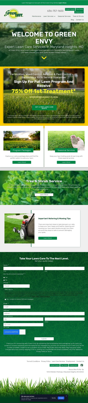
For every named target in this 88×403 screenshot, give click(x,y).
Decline (54, 398)
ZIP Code (6, 327)
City (5, 322)
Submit (44, 339)
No (6, 280)
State (46, 321)
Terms (49, 351)
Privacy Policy (35, 296)
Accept (61, 398)
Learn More (62, 3)
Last (46, 271)
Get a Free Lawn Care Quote (44, 107)
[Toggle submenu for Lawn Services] (55, 16)
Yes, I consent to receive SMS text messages (19, 299)
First (5, 271)
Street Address (8, 316)
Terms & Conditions (45, 296)
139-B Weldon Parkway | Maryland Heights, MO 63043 (65, 372)
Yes (6, 277)
